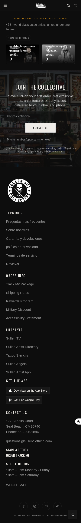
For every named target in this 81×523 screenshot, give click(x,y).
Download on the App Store (30, 390)
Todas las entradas (18, 38)
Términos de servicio (21, 255)
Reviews (12, 264)
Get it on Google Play (27, 399)
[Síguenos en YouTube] (46, 506)
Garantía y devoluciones (24, 238)
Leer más (13, 55)
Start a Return (17, 449)
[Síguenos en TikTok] (57, 506)
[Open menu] (6, 5)
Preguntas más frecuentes (26, 221)
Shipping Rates (17, 293)
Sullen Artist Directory (22, 347)
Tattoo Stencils (17, 355)
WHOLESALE (16, 485)
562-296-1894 (28, 432)
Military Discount (18, 309)
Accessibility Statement (23, 318)
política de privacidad (22, 247)
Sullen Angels (16, 364)
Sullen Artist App (18, 372)
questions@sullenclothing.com (29, 441)
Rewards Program (19, 301)
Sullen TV (13, 338)
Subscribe (40, 127)
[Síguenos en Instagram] (35, 506)
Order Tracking (17, 455)
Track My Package (20, 284)
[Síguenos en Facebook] (23, 506)
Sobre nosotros (17, 230)
